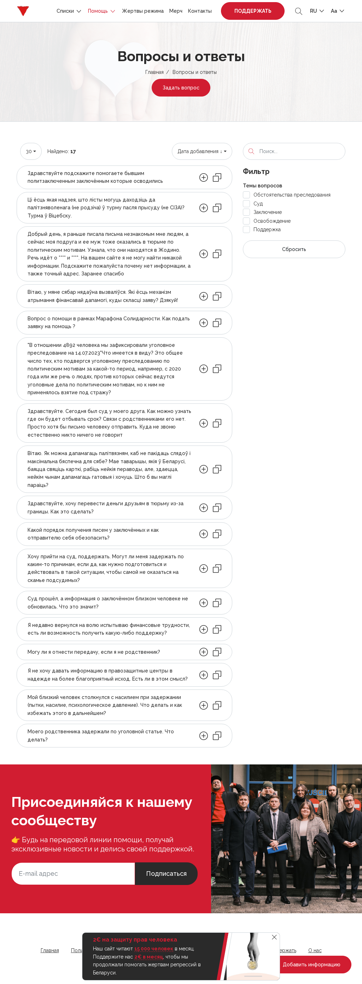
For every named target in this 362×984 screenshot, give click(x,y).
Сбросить (294, 249)
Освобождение (272, 221)
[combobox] (31, 151)
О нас (315, 950)
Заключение (267, 212)
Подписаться (166, 873)
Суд (258, 203)
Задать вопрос (181, 88)
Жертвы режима (143, 11)
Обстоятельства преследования (292, 195)
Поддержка (267, 229)
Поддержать (253, 11)
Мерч (175, 11)
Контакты (200, 11)
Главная (154, 72)
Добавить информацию (310, 964)
